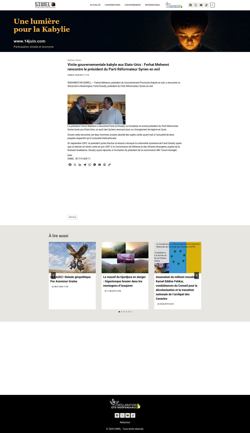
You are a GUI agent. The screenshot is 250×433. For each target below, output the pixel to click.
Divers (78, 60)
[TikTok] (206, 5)
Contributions (112, 5)
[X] (195, 5)
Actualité (95, 5)
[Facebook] (190, 5)
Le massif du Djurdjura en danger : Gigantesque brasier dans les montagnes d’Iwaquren (124, 281)
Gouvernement (133, 5)
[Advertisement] (125, 190)
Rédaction (125, 422)
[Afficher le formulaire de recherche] (212, 5)
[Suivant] (196, 275)
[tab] (119, 311)
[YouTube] (201, 5)
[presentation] (72, 257)
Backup (72, 217)
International (152, 5)
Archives (71, 60)
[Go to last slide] (53, 275)
